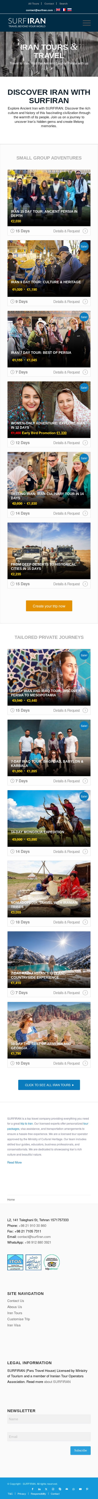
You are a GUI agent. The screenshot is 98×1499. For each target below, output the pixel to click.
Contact (49, 3)
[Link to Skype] (60, 1488)
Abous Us (14, 1306)
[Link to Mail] (66, 1488)
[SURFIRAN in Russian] (69, 10)
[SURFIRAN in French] (64, 10)
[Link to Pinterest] (87, 1488)
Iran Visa (14, 1325)
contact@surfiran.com (34, 1236)
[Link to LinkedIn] (39, 1488)
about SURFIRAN (57, 1381)
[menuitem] (33, 3)
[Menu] (84, 23)
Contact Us (15, 1300)
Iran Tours (14, 1312)
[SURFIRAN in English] (58, 10)
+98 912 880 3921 (38, 1242)
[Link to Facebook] (32, 1488)
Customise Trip (18, 1318)
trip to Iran (27, 1123)
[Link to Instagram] (53, 1488)
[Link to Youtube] (80, 1488)
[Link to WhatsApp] (73, 1488)
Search (63, 3)
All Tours (33, 3)
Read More (14, 1162)
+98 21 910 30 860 (32, 1225)
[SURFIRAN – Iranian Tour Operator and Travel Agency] (40, 23)
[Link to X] (46, 1488)
